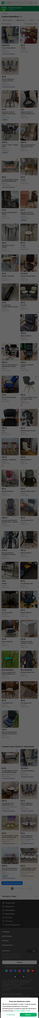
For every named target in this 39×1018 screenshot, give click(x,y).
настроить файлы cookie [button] (21, 1011)
